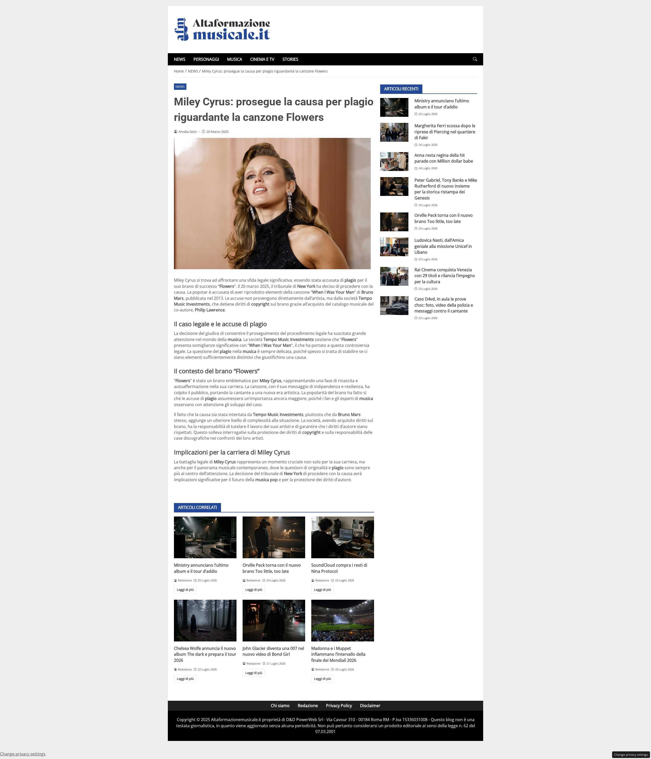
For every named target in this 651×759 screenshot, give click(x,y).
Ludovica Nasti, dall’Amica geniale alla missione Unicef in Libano (443, 246)
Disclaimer (370, 705)
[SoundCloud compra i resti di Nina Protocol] (342, 537)
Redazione (308, 705)
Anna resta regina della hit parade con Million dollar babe (444, 158)
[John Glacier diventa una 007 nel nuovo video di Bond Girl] (274, 620)
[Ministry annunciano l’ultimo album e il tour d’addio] (205, 537)
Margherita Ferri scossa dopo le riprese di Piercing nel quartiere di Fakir (445, 131)
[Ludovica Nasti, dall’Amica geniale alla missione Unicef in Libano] (394, 246)
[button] (475, 59)
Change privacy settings (631, 754)
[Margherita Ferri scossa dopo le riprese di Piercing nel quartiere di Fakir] (394, 132)
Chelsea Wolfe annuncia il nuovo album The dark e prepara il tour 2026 (205, 654)
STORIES (290, 59)
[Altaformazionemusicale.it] (225, 29)
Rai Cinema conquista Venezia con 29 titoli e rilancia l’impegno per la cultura (445, 275)
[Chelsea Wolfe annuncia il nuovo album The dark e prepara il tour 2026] (205, 620)
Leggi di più (185, 589)
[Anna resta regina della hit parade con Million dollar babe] (394, 161)
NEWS (179, 59)
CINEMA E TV (262, 59)
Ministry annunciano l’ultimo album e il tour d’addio (201, 568)
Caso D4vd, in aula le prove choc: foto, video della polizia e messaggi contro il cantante (444, 305)
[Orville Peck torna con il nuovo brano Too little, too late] (274, 537)
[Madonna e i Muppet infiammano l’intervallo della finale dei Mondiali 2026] (342, 620)
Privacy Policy (339, 705)
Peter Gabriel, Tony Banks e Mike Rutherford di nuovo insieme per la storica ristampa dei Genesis (446, 189)
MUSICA (234, 59)
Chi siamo (280, 705)
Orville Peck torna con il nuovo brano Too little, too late (272, 568)
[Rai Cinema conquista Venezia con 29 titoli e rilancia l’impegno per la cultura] (394, 276)
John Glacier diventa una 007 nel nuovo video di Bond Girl (273, 651)
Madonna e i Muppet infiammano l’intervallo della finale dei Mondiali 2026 (338, 654)
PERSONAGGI (206, 59)
